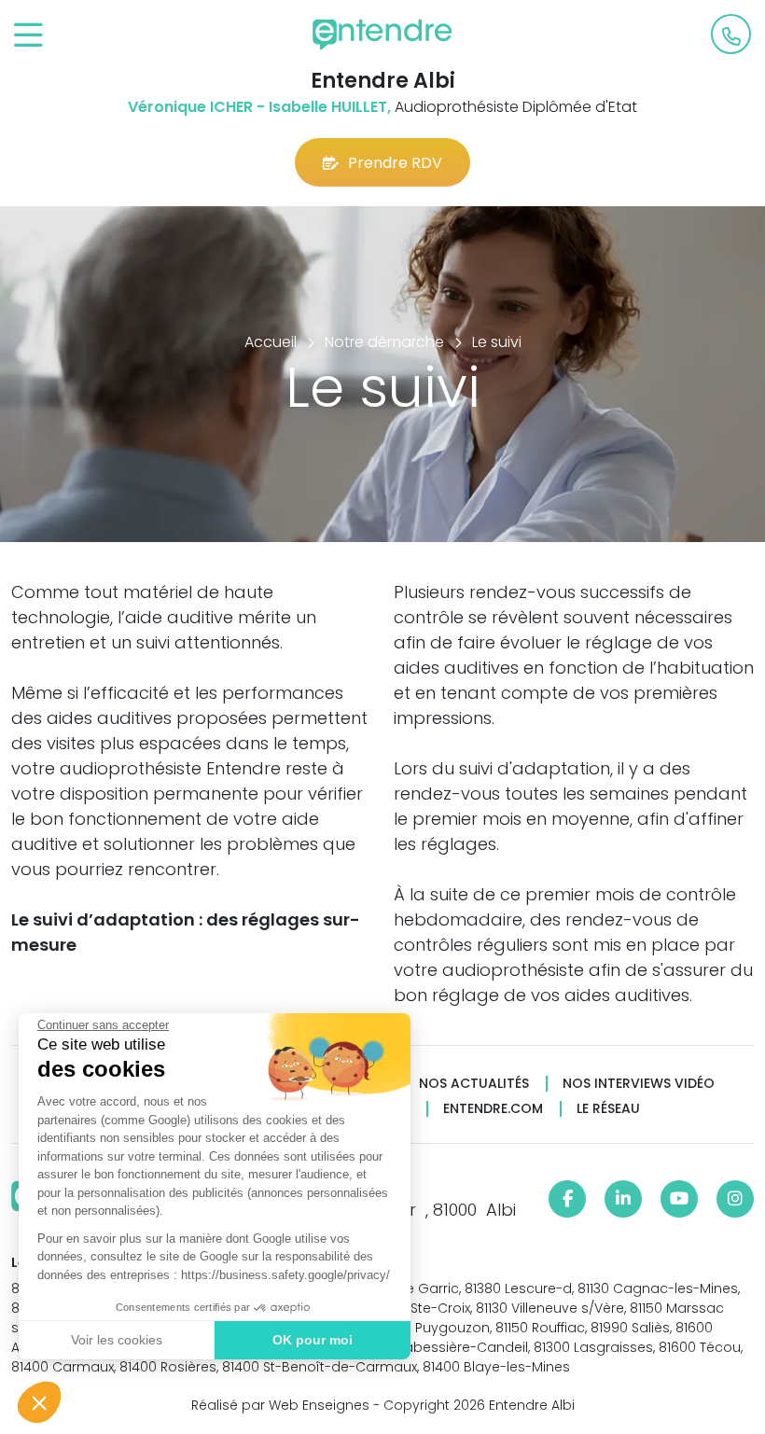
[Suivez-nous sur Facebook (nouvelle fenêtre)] (567, 1199)
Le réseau (608, 1109)
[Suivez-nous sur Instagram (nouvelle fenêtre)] (735, 1199)
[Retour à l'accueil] (382, 34)
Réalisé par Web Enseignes (280, 1405)
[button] (39, 1402)
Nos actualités (474, 1084)
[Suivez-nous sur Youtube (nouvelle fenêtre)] (679, 1199)
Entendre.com (493, 1109)
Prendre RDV (395, 163)
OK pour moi (312, 1339)
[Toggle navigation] (28, 36)
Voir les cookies (116, 1339)
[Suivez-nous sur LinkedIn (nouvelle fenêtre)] (623, 1199)
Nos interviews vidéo (639, 1084)
